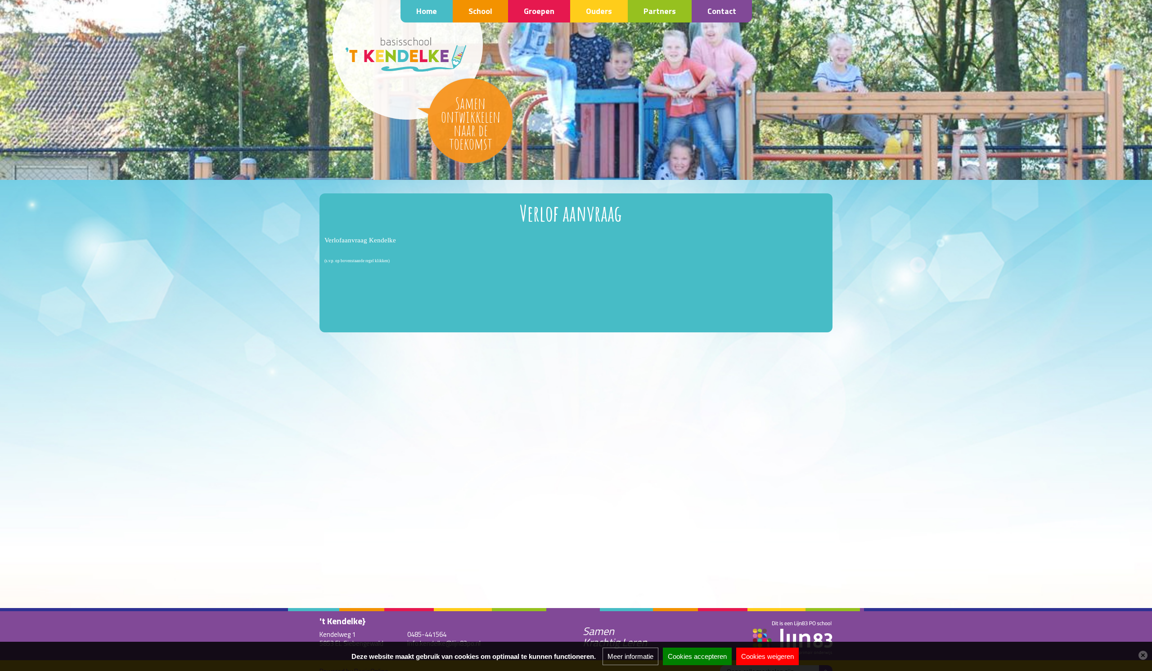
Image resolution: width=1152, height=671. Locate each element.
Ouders (599, 11)
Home (426, 11)
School (480, 11)
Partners (660, 11)
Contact (721, 11)
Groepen (539, 11)
